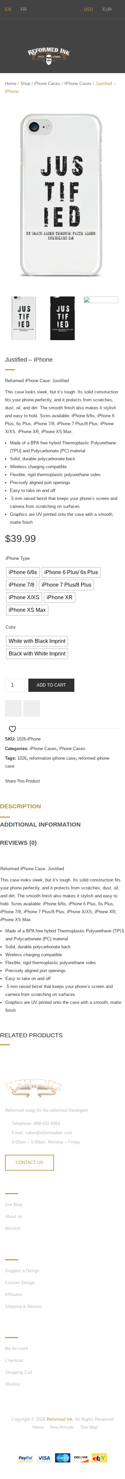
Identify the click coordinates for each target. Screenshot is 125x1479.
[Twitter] (7, 28)
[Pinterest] (75, 781)
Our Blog (13, 1204)
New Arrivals (62, 1427)
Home (10, 83)
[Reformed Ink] (49, 56)
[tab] (22, 809)
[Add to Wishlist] (13, 708)
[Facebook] (49, 28)
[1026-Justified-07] (62, 197)
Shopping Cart (18, 1372)
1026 (22, 758)
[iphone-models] (101, 318)
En (8, 9)
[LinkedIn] (99, 781)
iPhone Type (18, 558)
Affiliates (13, 1294)
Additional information (40, 824)
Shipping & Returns (23, 1306)
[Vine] (35, 28)
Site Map (89, 1427)
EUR (107, 9)
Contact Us (29, 1162)
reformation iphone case (52, 758)
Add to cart (51, 685)
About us (13, 1216)
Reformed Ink (60, 1419)
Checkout (14, 1360)
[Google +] (87, 781)
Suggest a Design (22, 1270)
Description (20, 806)
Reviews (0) (18, 842)
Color (11, 627)
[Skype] (21, 28)
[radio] (22, 572)
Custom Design (20, 1282)
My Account (16, 1348)
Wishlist (12, 1228)
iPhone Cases (78, 83)
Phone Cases (47, 83)
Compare (31, 708)
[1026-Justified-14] (62, 318)
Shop (25, 83)
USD (88, 9)
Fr (23, 9)
